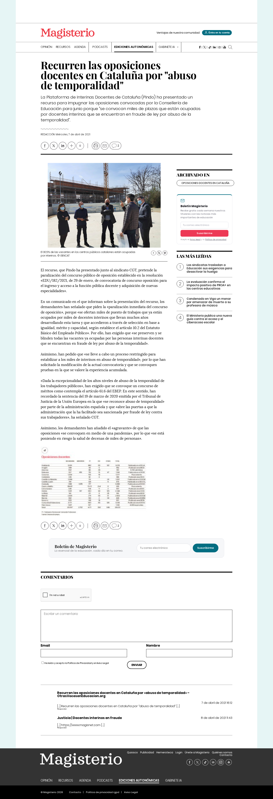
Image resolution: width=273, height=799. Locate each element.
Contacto (226, 755)
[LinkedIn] (214, 47)
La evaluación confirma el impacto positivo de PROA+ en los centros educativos (209, 285)
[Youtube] (224, 47)
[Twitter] (204, 47)
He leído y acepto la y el (76, 663)
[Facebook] (199, 47)
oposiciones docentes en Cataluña (205, 183)
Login (179, 752)
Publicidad (147, 752)
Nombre (153, 645)
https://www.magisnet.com (80, 725)
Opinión (46, 47)
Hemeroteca (164, 752)
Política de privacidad (215, 239)
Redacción (48, 134)
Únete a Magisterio (197, 752)
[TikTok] (209, 47)
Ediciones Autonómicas (133, 47)
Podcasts (100, 47)
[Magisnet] (68, 33)
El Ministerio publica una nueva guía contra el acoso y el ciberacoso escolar (209, 319)
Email (45, 645)
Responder (62, 709)
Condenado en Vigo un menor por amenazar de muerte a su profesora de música (209, 302)
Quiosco (132, 752)
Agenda (80, 47)
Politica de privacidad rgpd (102, 792)
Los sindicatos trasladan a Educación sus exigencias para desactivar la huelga (209, 268)
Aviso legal (195, 239)
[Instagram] (219, 47)
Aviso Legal (102, 663)
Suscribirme (204, 233)
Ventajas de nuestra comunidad (178, 33)
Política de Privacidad (80, 663)
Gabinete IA (167, 47)
